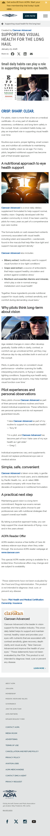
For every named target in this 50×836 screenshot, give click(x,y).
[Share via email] (31, 54)
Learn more (39, 668)
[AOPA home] (9, 16)
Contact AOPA (12, 727)
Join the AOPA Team (13, 709)
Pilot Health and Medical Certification (26, 599)
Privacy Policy (13, 757)
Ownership (6, 603)
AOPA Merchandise (15, 770)
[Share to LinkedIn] (25, 54)
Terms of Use (12, 745)
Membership (11, 694)
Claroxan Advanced (21, 30)
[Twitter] (16, 822)
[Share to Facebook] (12, 54)
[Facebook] (7, 822)
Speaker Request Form (15, 719)
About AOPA (10, 683)
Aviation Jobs (12, 763)
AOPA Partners (12, 714)
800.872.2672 (7, 811)
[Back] (3, 23)
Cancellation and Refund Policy (22, 751)
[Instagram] (25, 822)
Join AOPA (9, 688)
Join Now (30, 16)
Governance (11, 704)
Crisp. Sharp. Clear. (17, 111)
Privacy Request (14, 782)
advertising (11, 739)
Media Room (11, 733)
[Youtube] (33, 822)
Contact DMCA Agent (16, 776)
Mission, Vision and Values (16, 699)
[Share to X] (19, 54)
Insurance (17, 603)
